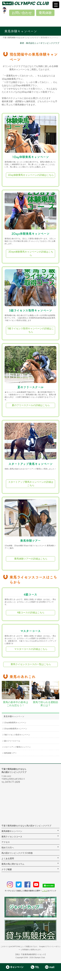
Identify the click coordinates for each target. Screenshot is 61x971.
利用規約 (25, 949)
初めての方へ (7, 847)
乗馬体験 (45, 13)
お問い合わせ (22, 13)
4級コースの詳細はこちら (30, 612)
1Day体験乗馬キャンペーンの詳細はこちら (31, 175)
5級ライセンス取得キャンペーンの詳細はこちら (31, 330)
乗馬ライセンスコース (11, 836)
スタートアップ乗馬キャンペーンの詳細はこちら (30, 483)
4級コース (30, 594)
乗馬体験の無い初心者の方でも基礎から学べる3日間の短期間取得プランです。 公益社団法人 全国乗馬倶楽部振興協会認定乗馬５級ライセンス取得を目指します (30, 317)
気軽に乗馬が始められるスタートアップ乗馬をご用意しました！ (30, 469)
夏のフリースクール (30, 387)
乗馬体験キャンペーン (14, 716)
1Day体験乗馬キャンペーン (30, 156)
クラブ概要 (6, 869)
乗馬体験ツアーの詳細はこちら (30, 558)
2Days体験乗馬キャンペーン (30, 233)
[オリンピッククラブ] (31, 3)
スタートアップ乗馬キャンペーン (30, 463)
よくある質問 (7, 858)
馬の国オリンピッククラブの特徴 (17, 853)
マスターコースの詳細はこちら (30, 649)
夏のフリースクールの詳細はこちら (31, 405)
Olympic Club (39, 958)
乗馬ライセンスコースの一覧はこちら (31, 664)
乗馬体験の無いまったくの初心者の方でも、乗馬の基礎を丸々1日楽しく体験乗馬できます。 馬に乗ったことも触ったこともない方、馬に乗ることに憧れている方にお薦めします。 (30, 164)
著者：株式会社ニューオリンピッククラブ (39, 43)
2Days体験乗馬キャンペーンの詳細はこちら (30, 253)
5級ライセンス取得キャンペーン (30, 310)
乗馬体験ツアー (30, 540)
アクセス (5, 842)
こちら (44, 891)
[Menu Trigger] (56, 4)
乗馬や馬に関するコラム (12, 864)
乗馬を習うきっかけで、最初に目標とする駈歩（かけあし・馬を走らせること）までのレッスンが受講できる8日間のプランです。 (30, 601)
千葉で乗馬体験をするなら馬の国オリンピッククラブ (26, 825)
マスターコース (30, 630)
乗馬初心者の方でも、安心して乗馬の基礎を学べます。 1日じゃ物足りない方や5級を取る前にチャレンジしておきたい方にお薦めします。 (30, 241)
